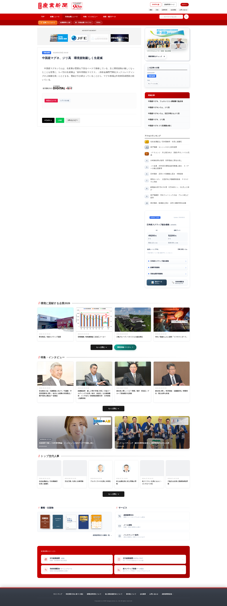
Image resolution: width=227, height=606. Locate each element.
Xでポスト (48, 120)
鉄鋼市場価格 (155, 267)
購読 (151, 10)
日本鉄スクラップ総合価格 (159, 261)
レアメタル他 (64, 100)
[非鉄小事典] (84, 522)
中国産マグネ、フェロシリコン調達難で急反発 (165, 101)
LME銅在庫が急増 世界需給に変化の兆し (166, 160)
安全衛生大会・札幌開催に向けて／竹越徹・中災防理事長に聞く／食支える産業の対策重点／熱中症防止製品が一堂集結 (55, 393)
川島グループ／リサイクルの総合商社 (129, 337)
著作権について (131, 594)
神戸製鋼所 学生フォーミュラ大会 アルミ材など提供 (169, 196)
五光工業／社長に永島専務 (74, 481)
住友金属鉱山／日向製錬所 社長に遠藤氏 (166, 142)
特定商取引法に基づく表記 (74, 594)
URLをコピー (73, 120)
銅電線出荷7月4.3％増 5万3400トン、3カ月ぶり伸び (169, 188)
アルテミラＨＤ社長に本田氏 (100, 481)
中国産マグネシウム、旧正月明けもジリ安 (164, 113)
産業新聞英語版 (167, 594)
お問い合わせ (183, 10)
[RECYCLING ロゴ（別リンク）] (179, 421)
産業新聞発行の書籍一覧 (101, 535)
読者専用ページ (169, 4)
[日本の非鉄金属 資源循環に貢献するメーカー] (58, 522)
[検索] (186, 16)
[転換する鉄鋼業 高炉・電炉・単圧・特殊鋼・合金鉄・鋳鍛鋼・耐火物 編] (45, 522)
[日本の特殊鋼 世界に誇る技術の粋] (70, 522)
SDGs (98, 22)
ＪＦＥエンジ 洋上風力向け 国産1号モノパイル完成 (169, 154)
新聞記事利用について (94, 594)
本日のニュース (51, 100)
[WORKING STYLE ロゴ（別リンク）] (102, 421)
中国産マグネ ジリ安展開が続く (160, 126)
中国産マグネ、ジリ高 (156, 119)
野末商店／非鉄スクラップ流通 (50, 337)
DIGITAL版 (155, 4)
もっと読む (100, 347)
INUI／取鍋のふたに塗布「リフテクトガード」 (171, 337)
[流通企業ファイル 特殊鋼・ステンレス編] (96, 522)
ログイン (184, 4)
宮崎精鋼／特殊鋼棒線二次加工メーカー (92, 337)
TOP (42, 17)
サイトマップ (57, 594)
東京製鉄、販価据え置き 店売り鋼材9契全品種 (168, 203)
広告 (157, 10)
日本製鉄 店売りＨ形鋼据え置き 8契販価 (166, 174)
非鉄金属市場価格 (156, 274)
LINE (60, 120)
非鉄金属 (152, 76)
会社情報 (173, 10)
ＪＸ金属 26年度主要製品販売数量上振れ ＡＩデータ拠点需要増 (169, 167)
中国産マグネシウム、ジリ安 (159, 107)
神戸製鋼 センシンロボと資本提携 (163, 147)
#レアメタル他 (153, 83)
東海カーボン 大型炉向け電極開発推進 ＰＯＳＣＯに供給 (169, 180)
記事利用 (164, 10)
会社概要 (143, 594)
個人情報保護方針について (113, 594)
